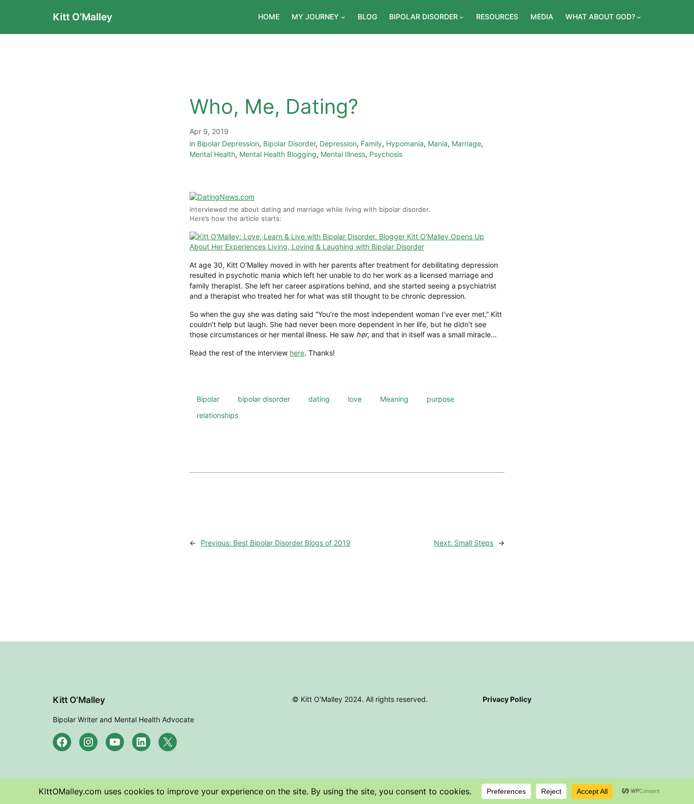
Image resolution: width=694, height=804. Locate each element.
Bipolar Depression (228, 143)
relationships (217, 415)
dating (319, 399)
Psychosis (385, 154)
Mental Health (212, 154)
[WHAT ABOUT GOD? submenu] (639, 17)
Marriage (466, 143)
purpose (440, 399)
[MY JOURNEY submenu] (343, 17)
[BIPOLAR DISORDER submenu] (461, 17)
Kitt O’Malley (82, 17)
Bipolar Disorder (289, 143)
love (355, 399)
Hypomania (405, 143)
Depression (338, 143)
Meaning (394, 399)
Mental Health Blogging (278, 154)
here (297, 352)
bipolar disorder (264, 399)
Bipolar (208, 399)
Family (371, 143)
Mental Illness (343, 154)
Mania (438, 143)
